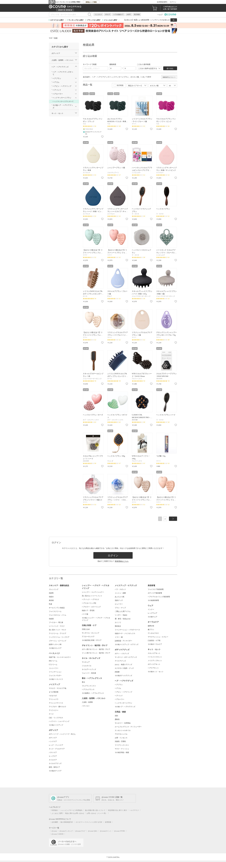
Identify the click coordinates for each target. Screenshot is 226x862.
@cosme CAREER (57, 834)
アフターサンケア (88, 637)
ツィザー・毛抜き (121, 615)
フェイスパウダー (55, 675)
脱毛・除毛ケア (54, 767)
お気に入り (102, 137)
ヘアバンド (119, 696)
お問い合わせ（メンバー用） (97, 813)
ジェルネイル (86, 666)
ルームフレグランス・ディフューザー (128, 727)
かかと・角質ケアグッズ (123, 664)
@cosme (54, 831)
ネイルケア (53, 760)
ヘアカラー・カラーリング (91, 607)
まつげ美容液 (53, 692)
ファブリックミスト (122, 745)
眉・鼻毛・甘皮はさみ (123, 619)
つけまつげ (53, 696)
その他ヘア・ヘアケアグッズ (125, 707)
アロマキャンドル (121, 734)
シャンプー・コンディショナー (93, 592)
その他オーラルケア (155, 644)
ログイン (173, 2)
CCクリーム (53, 664)
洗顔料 (51, 593)
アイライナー (53, 710)
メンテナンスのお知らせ (160, 20)
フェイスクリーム (55, 611)
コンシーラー (53, 668)
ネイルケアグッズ (55, 763)
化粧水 (51, 597)
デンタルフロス (153, 633)
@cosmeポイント (106, 831)
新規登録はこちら (122, 561)
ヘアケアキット (153, 668)
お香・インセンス (121, 738)
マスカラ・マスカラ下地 (57, 688)
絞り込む (170, 68)
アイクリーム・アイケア (57, 633)
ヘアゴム (118, 688)
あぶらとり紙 (119, 597)
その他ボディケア (55, 771)
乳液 (50, 604)
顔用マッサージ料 (55, 644)
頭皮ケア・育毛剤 (88, 610)
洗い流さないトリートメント (92, 596)
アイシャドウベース (56, 703)
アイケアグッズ (120, 661)
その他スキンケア (55, 648)
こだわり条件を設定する (147, 68)
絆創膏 (117, 672)
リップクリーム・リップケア (59, 637)
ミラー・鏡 (119, 637)
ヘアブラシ (119, 685)
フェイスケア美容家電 (155, 589)
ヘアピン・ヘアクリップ (123, 692)
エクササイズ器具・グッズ (124, 668)
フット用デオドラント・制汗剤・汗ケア (96, 653)
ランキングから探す (76, 20)
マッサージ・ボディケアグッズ (126, 657)
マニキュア (86, 662)
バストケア (53, 752)
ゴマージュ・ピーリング (57, 641)
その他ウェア (152, 617)
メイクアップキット (155, 661)
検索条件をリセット (169, 77)
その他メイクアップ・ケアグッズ (126, 644)
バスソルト (86, 706)
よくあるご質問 (57, 813)
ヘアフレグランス (88, 689)
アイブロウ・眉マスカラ (57, 707)
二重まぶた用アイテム (123, 611)
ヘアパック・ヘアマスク (90, 599)
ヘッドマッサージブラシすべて (63, 101)
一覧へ (174, 20)
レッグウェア (152, 613)
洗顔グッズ (119, 600)
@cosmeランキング (66, 831)
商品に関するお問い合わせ (74, 813)
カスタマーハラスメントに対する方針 (89, 822)
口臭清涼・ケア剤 (154, 640)
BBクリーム (53, 661)
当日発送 (120, 85)
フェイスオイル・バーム (57, 615)
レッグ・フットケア (56, 745)
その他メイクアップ (56, 725)
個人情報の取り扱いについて (95, 810)
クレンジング (53, 589)
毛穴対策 (137, 14)
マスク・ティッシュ (122, 749)
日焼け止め (86, 629)
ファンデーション (55, 672)
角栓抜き (118, 626)
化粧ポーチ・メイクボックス (125, 633)
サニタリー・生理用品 (123, 723)
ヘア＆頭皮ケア (118, 14)
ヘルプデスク (134, 810)
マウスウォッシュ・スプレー (158, 637)
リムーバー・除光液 (89, 673)
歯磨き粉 (151, 626)
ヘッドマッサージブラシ (123, 703)
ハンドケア (53, 741)
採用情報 (108, 822)
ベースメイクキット (155, 657)
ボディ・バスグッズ (122, 653)
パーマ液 (85, 614)
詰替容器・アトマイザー (123, 641)
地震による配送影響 (141, 20)
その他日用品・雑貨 (122, 752)
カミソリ (118, 622)
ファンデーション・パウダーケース (127, 630)
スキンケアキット (154, 653)
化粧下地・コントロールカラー (60, 657)
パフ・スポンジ (120, 589)
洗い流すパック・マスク (57, 630)
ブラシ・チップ (120, 608)
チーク (51, 714)
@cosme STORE (119, 831)
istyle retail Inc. (114, 857)
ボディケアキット (154, 664)
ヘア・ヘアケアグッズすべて (63, 73)
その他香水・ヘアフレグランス (93, 693)
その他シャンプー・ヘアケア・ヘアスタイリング (96, 619)
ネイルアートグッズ (89, 669)
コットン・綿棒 (120, 593)
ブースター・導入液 (56, 622)
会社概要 (55, 822)
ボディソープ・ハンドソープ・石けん (62, 734)
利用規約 (55, 810)
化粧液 (51, 619)
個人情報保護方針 (66, 822)
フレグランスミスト (89, 686)
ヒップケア (53, 756)
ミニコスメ (98, 14)
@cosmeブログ (80, 831)
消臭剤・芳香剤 (120, 741)
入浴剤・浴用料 (87, 702)
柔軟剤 (117, 719)
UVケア (107, 14)
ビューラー (119, 604)
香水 (83, 682)
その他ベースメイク (56, 679)
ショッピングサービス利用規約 (71, 810)
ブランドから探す (94, 20)
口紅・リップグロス (56, 718)
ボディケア (53, 738)
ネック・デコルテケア (57, 749)
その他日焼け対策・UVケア (91, 640)
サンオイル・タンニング (90, 633)
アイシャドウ (53, 699)
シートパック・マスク (57, 626)
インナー (151, 609)
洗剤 (116, 716)
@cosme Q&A (92, 831)
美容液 (51, 600)
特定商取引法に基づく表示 (117, 810)
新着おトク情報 (91, 2)
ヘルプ (160, 15)
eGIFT (129, 14)
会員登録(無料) (162, 2)
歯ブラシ (151, 629)
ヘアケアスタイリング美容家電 (159, 597)
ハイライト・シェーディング (59, 721)
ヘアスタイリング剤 (89, 603)
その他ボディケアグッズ (123, 675)
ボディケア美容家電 (155, 593)
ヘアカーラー (119, 699)
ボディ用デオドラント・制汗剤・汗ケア (96, 649)
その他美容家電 (153, 600)
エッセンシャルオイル (123, 730)
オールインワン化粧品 (57, 608)
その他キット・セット (155, 672)
